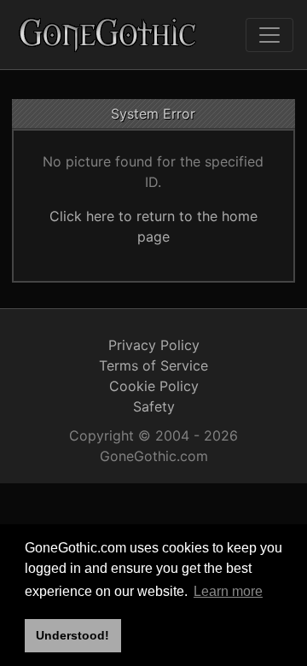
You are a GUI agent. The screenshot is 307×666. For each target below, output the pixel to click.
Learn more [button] (228, 591)
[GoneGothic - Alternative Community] (108, 34)
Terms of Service (153, 365)
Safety (154, 406)
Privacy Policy (154, 344)
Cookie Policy (154, 385)
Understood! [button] (72, 635)
